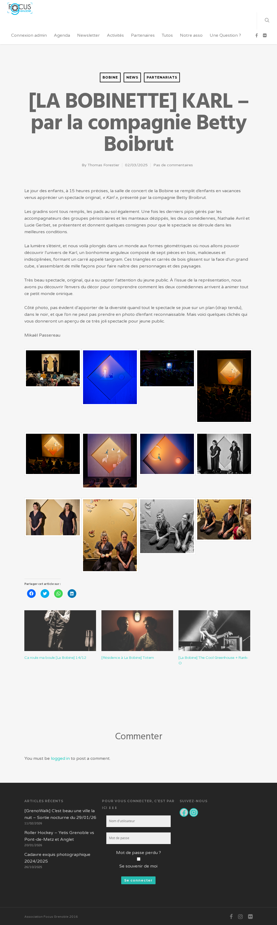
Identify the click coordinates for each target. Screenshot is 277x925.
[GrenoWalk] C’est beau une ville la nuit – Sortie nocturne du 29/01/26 (60, 814)
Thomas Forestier (103, 165)
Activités (115, 35)
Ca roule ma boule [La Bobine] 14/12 (55, 657)
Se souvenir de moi (138, 866)
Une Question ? (225, 35)
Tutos (167, 35)
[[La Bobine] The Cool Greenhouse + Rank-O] (214, 630)
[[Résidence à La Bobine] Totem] (137, 630)
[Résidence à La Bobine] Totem (127, 657)
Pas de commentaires (173, 165)
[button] (52, 371)
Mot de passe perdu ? (138, 852)
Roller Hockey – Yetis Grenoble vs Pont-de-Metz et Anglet (59, 836)
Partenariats (162, 77)
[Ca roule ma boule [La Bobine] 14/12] (60, 630)
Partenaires (143, 35)
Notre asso (191, 35)
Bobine (110, 77)
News (132, 77)
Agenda (62, 35)
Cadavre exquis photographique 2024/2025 (57, 858)
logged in (60, 758)
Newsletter (88, 35)
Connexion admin (29, 35)
